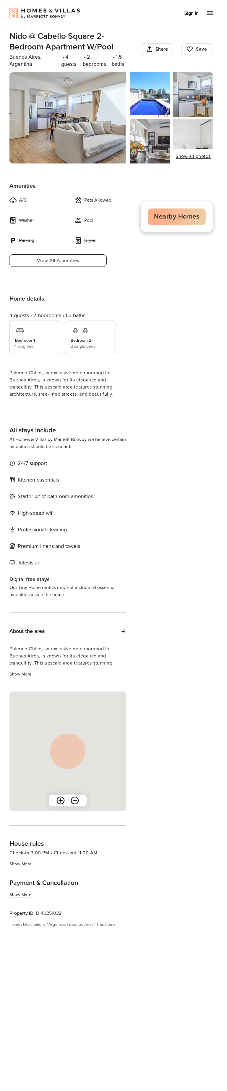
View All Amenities (58, 261)
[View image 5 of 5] (193, 141)
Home (14, 935)
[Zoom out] (75, 811)
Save (201, 49)
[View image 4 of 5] (150, 141)
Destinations (34, 935)
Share (161, 49)
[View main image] (67, 117)
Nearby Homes (176, 217)
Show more (20, 405)
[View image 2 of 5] (150, 94)
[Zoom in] (60, 811)
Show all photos (193, 156)
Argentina (57, 935)
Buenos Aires (81, 935)
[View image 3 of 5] (193, 94)
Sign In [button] (191, 13)
